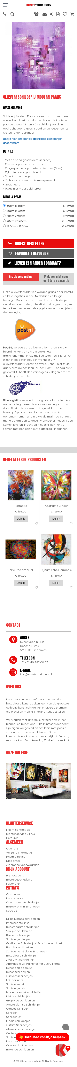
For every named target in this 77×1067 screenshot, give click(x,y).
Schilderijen (14, 1017)
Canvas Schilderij (17, 1008)
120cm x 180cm (40, 226)
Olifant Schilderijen (19, 1025)
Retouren (12, 838)
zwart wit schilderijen (20, 959)
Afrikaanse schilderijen (21, 1029)
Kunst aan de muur (19, 968)
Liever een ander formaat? (37, 263)
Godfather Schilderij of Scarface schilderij (34, 943)
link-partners (14, 980)
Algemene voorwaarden (22, 865)
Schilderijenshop (17, 988)
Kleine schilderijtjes (19, 996)
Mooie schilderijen (18, 1021)
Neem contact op (18, 830)
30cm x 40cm (40, 206)
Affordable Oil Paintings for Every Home (33, 963)
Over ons (12, 848)
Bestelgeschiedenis (19, 879)
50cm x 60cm (40, 211)
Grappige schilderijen (20, 1000)
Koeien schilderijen (18, 935)
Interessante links (17, 923)
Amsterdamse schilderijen (23, 1004)
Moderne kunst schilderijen (24, 992)
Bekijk (21, 518)
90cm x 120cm (40, 221)
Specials (11, 910)
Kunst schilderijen (18, 972)
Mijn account (15, 875)
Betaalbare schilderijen (21, 955)
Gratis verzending (20, 277)
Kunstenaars (14, 898)
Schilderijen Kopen (18, 939)
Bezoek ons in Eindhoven (23, 906)
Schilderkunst (15, 984)
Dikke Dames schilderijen (23, 919)
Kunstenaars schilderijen (22, 927)
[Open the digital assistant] (61, 1050)
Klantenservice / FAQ (20, 834)
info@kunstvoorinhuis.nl (36, 674)
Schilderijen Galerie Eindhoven (26, 951)
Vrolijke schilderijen (19, 931)
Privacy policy (15, 856)
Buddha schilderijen (19, 947)
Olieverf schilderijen (19, 976)
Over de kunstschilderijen (23, 902)
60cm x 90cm (40, 216)
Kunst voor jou (16, 1041)
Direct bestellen (29, 243)
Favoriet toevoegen (31, 253)
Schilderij (12, 1013)
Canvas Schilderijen (19, 1045)
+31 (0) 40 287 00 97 (34, 662)
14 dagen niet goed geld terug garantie (56, 279)
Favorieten (13, 883)
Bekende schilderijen (20, 1049)
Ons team (13, 894)
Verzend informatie (19, 852)
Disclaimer (13, 861)
